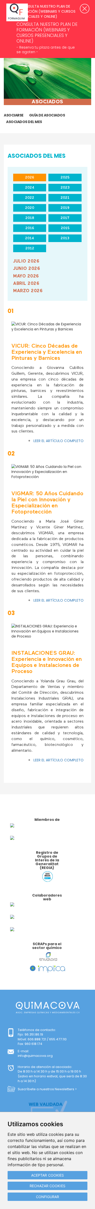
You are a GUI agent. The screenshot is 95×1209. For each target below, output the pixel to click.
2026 (29, 177)
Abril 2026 (26, 284)
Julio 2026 (26, 261)
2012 (29, 248)
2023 (65, 187)
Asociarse (14, 115)
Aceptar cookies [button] (47, 1175)
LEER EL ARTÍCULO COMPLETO (58, 440)
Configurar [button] (47, 1197)
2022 (29, 198)
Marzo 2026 (28, 291)
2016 (29, 228)
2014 (29, 238)
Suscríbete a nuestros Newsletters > (47, 1089)
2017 (65, 218)
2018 (29, 218)
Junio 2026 (26, 269)
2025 (65, 177)
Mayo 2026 (26, 276)
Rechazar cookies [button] (47, 1186)
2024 (29, 187)
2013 (65, 238)
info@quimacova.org (35, 1055)
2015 (65, 228)
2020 (29, 208)
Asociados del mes (24, 121)
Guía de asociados (47, 115)
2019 (65, 208)
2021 (65, 198)
